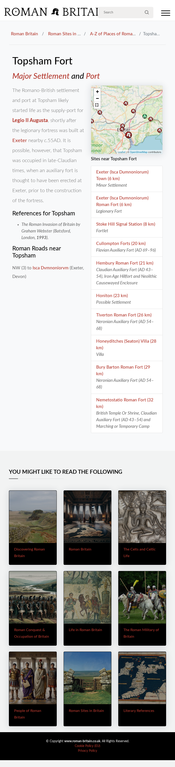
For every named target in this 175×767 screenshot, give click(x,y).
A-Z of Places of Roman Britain (119, 34)
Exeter (19, 140)
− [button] (97, 98)
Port (93, 76)
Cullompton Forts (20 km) (121, 243)
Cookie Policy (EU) (87, 746)
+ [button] (97, 91)
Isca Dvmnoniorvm (51, 268)
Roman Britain (24, 34)
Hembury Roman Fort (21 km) (124, 263)
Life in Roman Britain (85, 630)
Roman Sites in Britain (69, 34)
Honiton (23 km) (112, 295)
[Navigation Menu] (166, 14)
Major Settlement (40, 76)
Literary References (139, 711)
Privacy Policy (87, 750)
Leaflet (121, 152)
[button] (97, 105)
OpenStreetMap (138, 152)
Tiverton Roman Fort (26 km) (124, 315)
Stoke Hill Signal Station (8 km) (125, 224)
